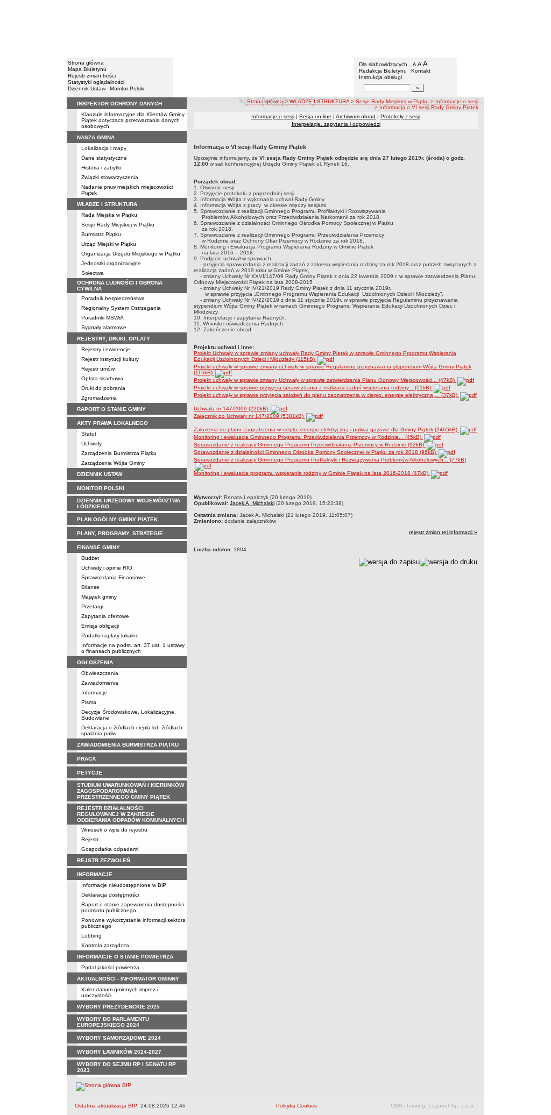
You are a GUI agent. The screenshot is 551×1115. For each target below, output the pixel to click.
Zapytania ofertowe (105, 616)
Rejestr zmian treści (92, 76)
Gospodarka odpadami (109, 849)
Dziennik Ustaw (86, 88)
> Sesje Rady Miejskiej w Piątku (390, 101)
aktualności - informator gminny (128, 979)
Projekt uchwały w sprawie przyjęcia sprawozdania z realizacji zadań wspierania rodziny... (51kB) (313, 387)
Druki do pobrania (103, 388)
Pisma (88, 702)
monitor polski (100, 488)
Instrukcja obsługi (380, 77)
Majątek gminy (99, 597)
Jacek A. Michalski (252, 503)
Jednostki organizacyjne (111, 263)
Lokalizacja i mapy (103, 148)
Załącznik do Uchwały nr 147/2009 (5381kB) (249, 416)
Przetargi (92, 606)
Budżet (90, 558)
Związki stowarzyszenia (109, 177)
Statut (88, 434)
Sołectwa (92, 273)
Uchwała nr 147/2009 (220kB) (232, 408)
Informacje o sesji (272, 116)
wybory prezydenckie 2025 (118, 1007)
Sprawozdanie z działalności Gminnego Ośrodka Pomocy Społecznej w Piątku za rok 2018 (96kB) (315, 452)
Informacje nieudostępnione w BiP (123, 885)
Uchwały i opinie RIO (106, 568)
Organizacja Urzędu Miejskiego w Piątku (130, 254)
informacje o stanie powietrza (125, 957)
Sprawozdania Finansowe (113, 577)
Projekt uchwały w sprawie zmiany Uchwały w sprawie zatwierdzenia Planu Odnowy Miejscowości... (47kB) (325, 380)
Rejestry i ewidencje (105, 349)
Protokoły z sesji (400, 116)
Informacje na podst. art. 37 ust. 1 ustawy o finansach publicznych (133, 648)
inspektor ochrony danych (119, 103)
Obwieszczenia (99, 673)
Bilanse (90, 587)
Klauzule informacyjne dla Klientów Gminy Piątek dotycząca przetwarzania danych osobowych (133, 120)
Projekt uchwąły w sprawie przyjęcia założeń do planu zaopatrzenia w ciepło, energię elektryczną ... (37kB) (326, 395)
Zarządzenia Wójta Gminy (113, 463)
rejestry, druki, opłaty (113, 339)
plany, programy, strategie (120, 533)
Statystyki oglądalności (96, 82)
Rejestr (89, 839)
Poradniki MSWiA (102, 318)
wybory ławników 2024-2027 (119, 1052)
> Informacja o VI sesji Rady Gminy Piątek (426, 107)
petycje (89, 773)
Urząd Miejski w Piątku (108, 244)
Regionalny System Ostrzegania (121, 308)
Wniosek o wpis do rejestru (114, 830)
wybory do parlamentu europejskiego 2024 (113, 1022)
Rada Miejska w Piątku (109, 215)
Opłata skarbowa (102, 378)
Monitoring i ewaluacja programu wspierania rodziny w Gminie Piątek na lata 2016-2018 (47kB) (312, 473)
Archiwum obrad (356, 116)
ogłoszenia (95, 662)
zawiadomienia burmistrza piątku (128, 745)
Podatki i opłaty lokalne (110, 635)
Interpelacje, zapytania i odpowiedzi (336, 124)
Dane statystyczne (104, 158)
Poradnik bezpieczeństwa (113, 298)
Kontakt (420, 71)
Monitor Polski (127, 88)
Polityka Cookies (296, 1106)
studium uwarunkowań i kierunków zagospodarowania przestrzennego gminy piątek (130, 791)
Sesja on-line (315, 116)
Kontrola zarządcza (105, 945)
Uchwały (91, 443)
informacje (94, 874)
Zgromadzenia (99, 398)
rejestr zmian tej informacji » (443, 532)
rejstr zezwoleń (103, 860)
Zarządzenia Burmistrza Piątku (119, 453)
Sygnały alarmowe (103, 327)
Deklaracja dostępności (110, 895)
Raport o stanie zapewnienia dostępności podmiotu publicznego (132, 907)
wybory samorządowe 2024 (119, 1038)
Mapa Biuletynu (87, 69)
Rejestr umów (98, 369)
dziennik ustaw (99, 474)
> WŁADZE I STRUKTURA (317, 101)
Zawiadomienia (99, 683)
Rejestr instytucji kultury (110, 359)
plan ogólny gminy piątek (117, 519)
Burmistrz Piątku (101, 234)
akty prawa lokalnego (112, 423)
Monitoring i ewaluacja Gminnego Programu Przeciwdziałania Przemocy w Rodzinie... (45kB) (308, 437)
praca (86, 759)
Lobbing (91, 936)
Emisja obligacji (100, 626)
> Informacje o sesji (454, 101)
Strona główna (86, 63)
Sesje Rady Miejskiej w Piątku (117, 225)
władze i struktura (107, 204)
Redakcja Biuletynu (383, 71)
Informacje (94, 692)
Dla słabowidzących (383, 64)
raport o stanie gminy (111, 409)
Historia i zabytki (101, 168)
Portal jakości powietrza (110, 967)
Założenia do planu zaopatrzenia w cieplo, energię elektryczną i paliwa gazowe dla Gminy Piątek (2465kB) (326, 429)
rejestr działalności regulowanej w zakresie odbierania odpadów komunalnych (130, 814)
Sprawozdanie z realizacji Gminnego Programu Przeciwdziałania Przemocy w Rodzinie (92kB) (310, 445)
